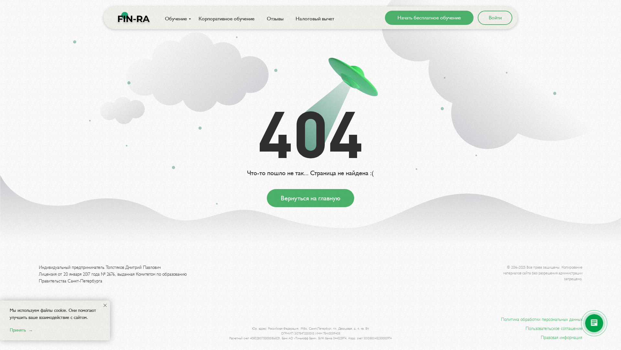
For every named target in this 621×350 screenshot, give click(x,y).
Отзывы (275, 19)
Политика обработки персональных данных (542, 319)
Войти (495, 18)
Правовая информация (561, 337)
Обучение (176, 19)
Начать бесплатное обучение (429, 18)
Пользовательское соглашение (554, 328)
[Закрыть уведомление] (105, 305)
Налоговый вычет (315, 19)
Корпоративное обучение (227, 19)
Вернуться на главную (310, 198)
